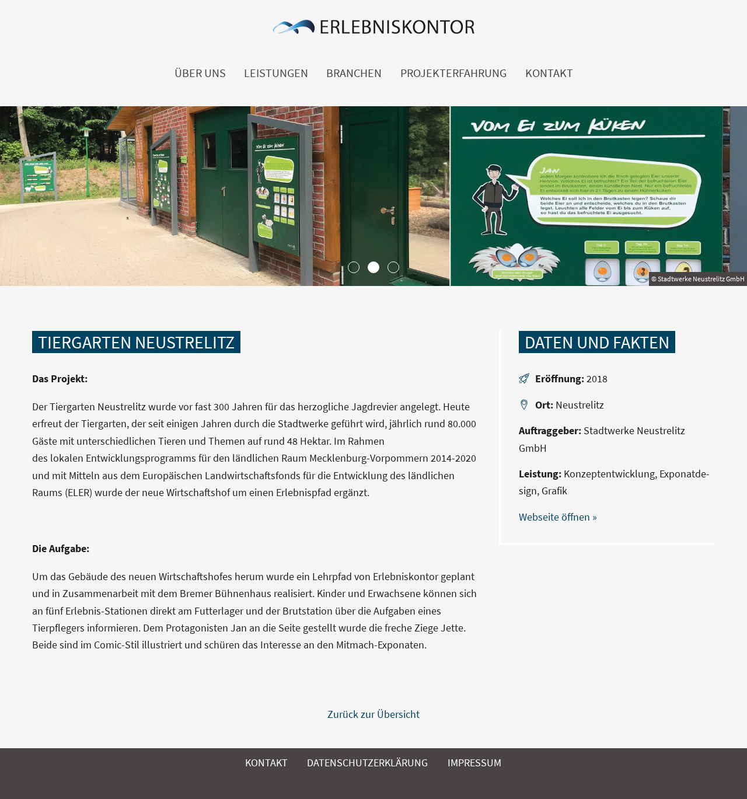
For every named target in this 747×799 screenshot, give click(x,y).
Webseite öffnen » (558, 517)
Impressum (474, 762)
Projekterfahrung (453, 73)
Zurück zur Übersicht (373, 714)
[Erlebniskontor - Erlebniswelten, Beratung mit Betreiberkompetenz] (373, 30)
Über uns (200, 73)
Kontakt (549, 73)
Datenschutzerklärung (367, 762)
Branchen (354, 73)
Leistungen (276, 73)
